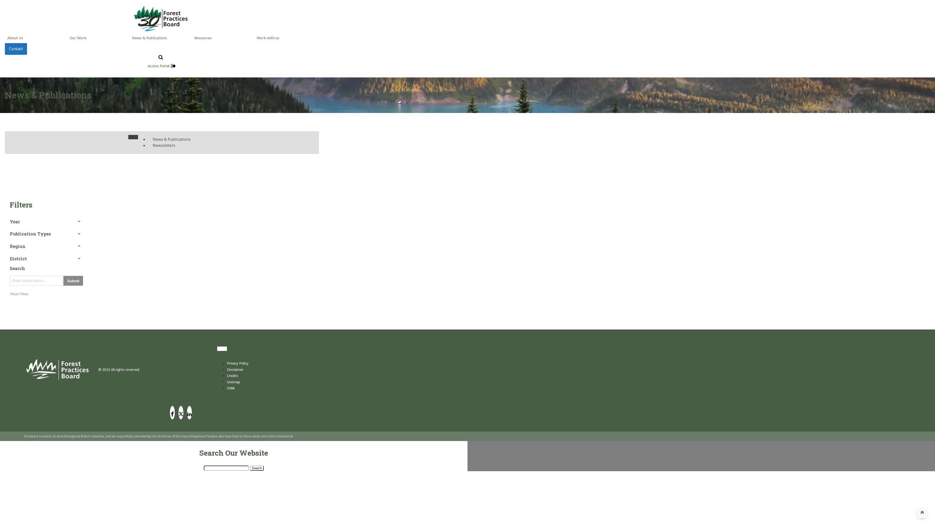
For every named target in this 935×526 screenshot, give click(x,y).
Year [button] (15, 222)
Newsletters (164, 145)
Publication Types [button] (30, 234)
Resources (203, 37)
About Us (15, 37)
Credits (232, 375)
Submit (73, 281)
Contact (16, 48)
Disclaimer (235, 369)
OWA (231, 388)
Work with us (268, 37)
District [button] (18, 259)
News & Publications (149, 37)
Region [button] (18, 246)
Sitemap (233, 382)
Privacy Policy (237, 363)
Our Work (78, 37)
